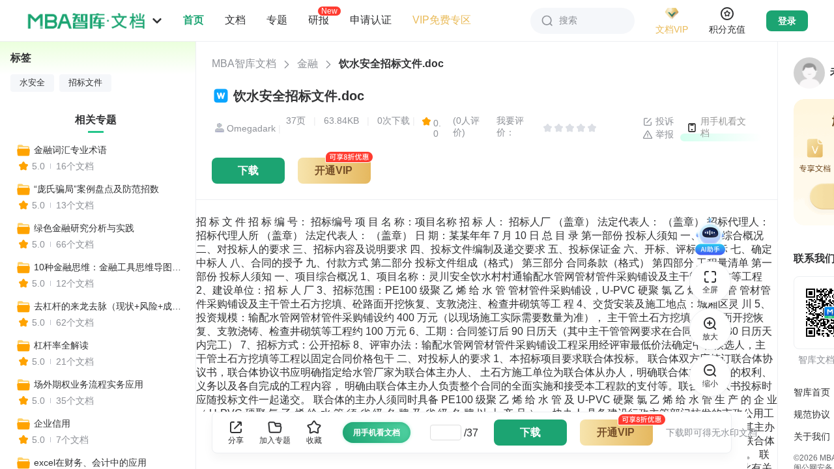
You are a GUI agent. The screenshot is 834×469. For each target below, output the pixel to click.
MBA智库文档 (244, 63)
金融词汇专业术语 (70, 150)
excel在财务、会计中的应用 (90, 462)
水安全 (32, 82)
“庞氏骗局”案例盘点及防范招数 (96, 189)
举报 (663, 134)
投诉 (663, 121)
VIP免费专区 (441, 19)
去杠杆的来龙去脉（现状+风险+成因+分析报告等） (109, 306)
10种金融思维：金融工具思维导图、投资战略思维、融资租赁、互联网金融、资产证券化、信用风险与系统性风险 (109, 267)
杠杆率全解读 (61, 345)
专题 (276, 19)
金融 (307, 63)
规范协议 (812, 414)
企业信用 (52, 423)
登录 (787, 21)
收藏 (314, 440)
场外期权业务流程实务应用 (88, 384)
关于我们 (812, 436)
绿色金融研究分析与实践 (84, 228)
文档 (235, 19)
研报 (318, 19)
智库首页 (812, 392)
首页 (193, 19)
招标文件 (85, 82)
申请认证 (371, 19)
